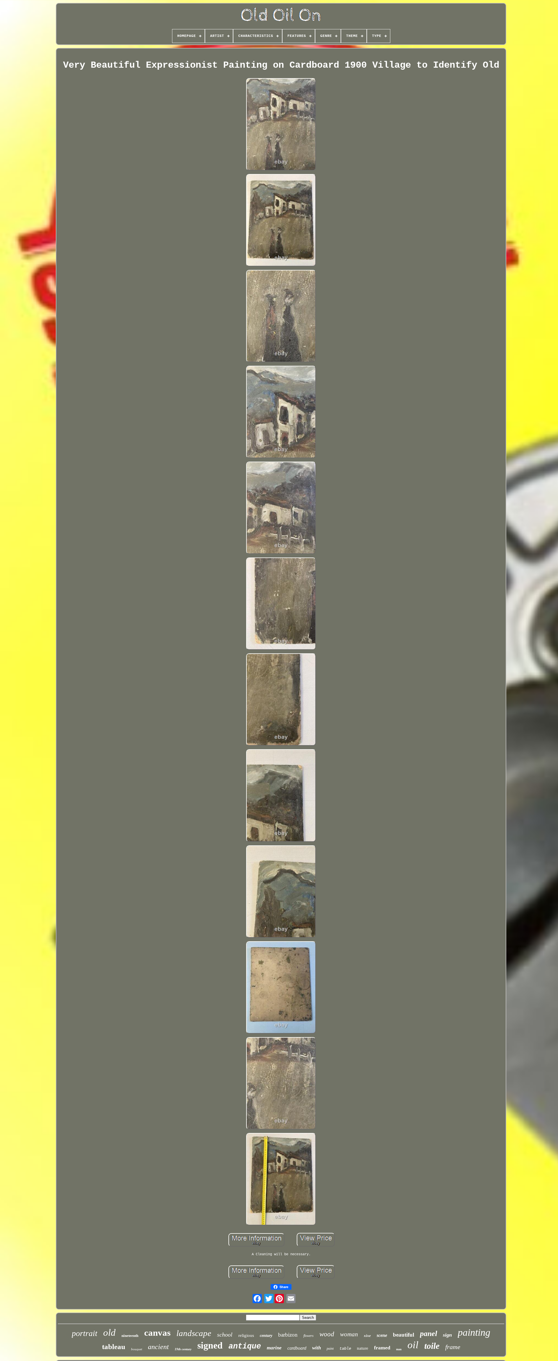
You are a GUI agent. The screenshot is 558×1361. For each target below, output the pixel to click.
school (225, 1334)
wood (326, 1334)
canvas (157, 1333)
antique (244, 1346)
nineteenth (129, 1335)
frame (452, 1347)
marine (274, 1348)
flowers (308, 1336)
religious (246, 1335)
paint (330, 1348)
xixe (367, 1335)
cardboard (296, 1348)
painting (474, 1332)
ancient (158, 1347)
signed (210, 1345)
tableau (113, 1347)
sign (447, 1335)
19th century (183, 1349)
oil (413, 1345)
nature (362, 1348)
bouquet (136, 1349)
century (266, 1335)
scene (382, 1335)
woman (349, 1334)
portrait (84, 1333)
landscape (193, 1333)
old (109, 1332)
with (316, 1348)
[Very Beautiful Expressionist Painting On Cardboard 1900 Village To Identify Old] (281, 125)
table (345, 1348)
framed (382, 1348)
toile (431, 1346)
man (399, 1349)
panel (428, 1333)
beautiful (403, 1335)
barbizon (288, 1335)
